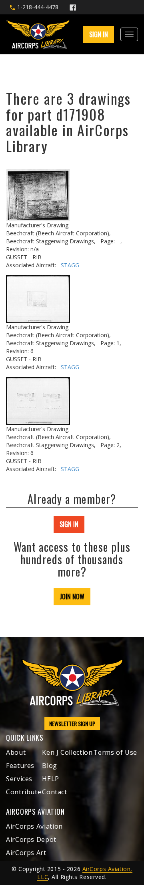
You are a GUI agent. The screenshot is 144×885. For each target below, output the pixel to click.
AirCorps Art (26, 852)
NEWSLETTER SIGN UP (72, 723)
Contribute (23, 792)
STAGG (70, 265)
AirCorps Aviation (34, 826)
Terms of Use (115, 752)
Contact (54, 792)
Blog (49, 765)
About (16, 752)
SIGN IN (69, 524)
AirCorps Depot (31, 839)
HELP (50, 778)
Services (19, 778)
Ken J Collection (67, 752)
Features (20, 765)
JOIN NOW (72, 596)
